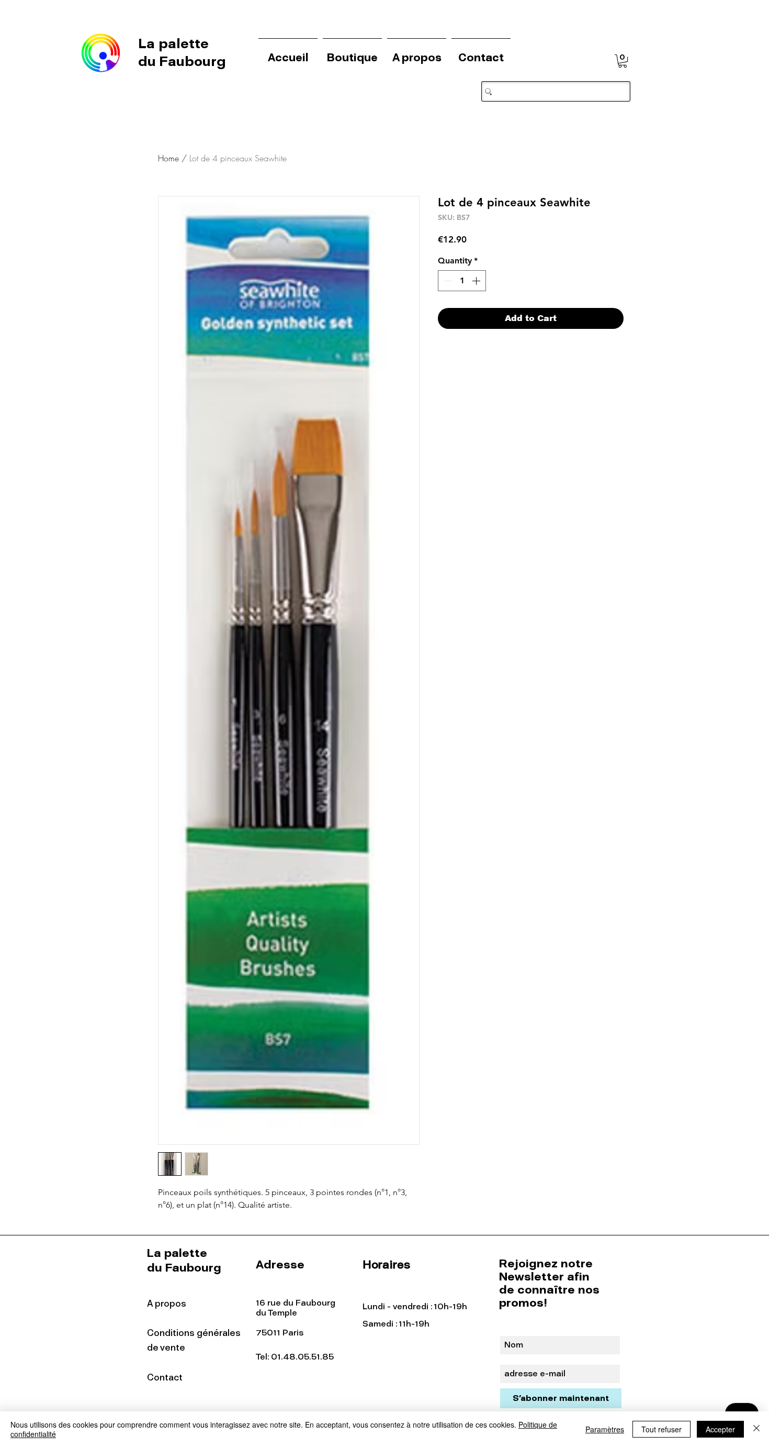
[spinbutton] (462, 281)
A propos (166, 1303)
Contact (165, 1377)
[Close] (756, 1429)
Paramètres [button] (604, 1429)
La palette (175, 43)
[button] (622, 61)
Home (168, 158)
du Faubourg (182, 61)
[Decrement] (446, 281)
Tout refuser (661, 1429)
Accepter (720, 1429)
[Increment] (477, 281)
